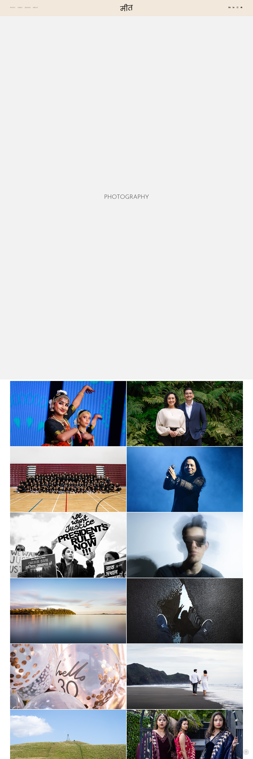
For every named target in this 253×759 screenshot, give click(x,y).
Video (20, 7)
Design (27, 7)
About (35, 7)
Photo (12, 7)
